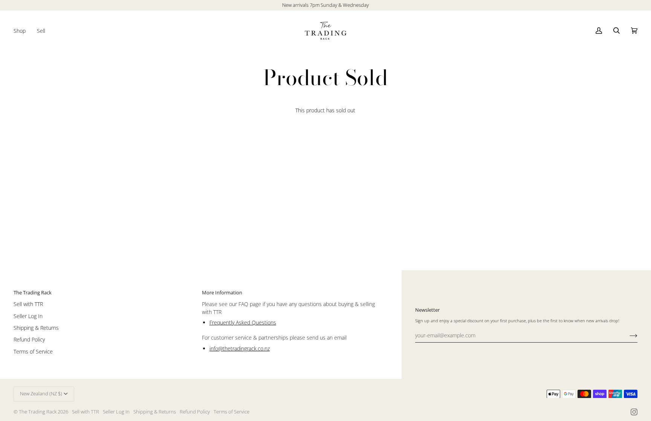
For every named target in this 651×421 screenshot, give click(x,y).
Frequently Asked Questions (242, 322)
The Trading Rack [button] (33, 292)
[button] (22, 31)
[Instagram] (634, 412)
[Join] (627, 335)
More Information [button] (222, 292)
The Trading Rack (38, 411)
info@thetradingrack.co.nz (239, 348)
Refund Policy (29, 339)
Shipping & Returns (36, 327)
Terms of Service (33, 351)
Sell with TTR (28, 304)
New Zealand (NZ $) (41, 393)
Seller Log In (28, 316)
